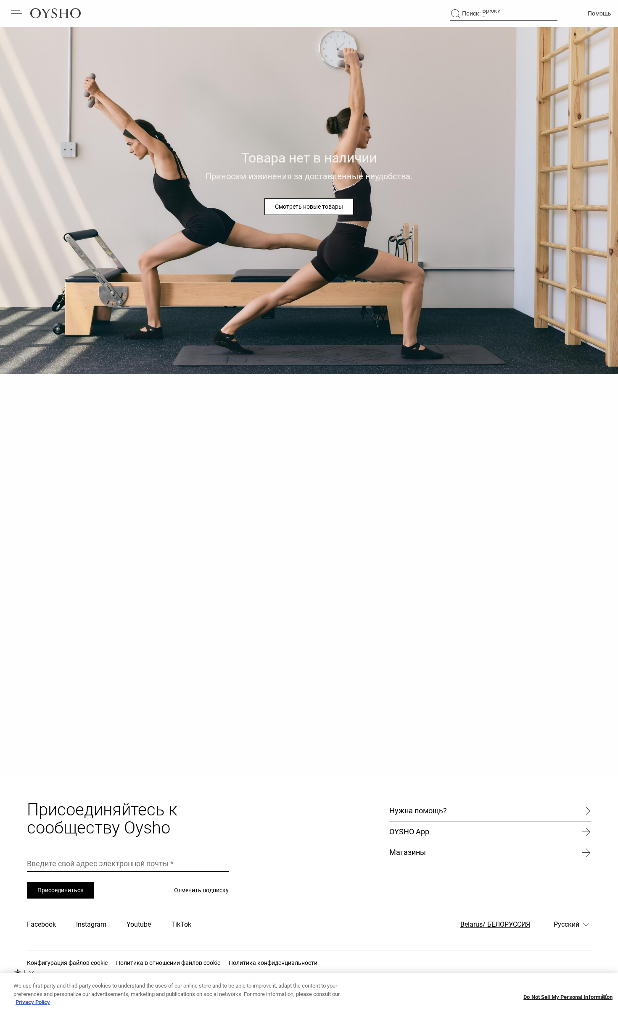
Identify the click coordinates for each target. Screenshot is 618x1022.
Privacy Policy (33, 1002)
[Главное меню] (17, 13)
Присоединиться (60, 890)
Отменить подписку (201, 890)
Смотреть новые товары (309, 206)
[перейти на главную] (55, 13)
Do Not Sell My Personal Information (568, 997)
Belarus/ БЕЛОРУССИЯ (495, 924)
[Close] (604, 997)
